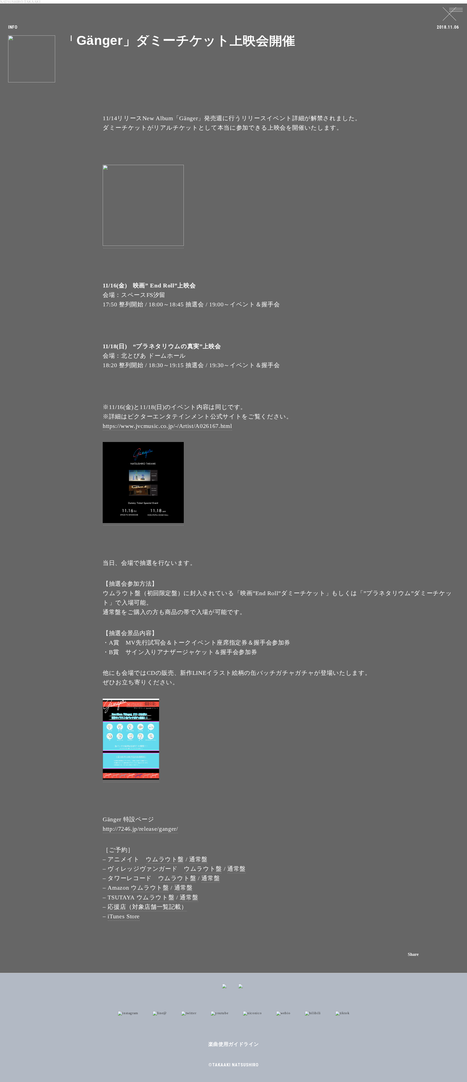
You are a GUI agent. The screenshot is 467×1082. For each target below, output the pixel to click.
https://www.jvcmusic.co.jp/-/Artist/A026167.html (167, 426)
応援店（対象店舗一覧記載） (147, 906)
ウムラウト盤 (165, 859)
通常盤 (198, 859)
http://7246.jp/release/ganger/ (140, 828)
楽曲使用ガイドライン (233, 1044)
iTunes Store (124, 916)
